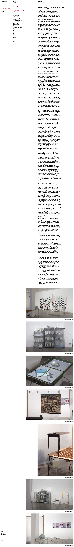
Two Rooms (4, 1)
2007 (14, 40)
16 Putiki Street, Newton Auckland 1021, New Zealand (5, 543)
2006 (14, 41)
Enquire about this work (69, 319)
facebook (2, 539)
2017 (14, 4)
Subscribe (3, 534)
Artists (2, 11)
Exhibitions (3, 4)
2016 (14, 30)
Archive (4, 7)
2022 (14, 1)
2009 (14, 37)
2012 (14, 34)
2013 (14, 33)
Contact (3, 533)
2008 (14, 38)
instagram (2, 540)
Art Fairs (5, 10)
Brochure (64, 7)
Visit (2, 531)
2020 (14, 2)
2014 (14, 32)
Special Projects (6, 8)
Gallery (2, 12)
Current (4, 6)
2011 (14, 36)
